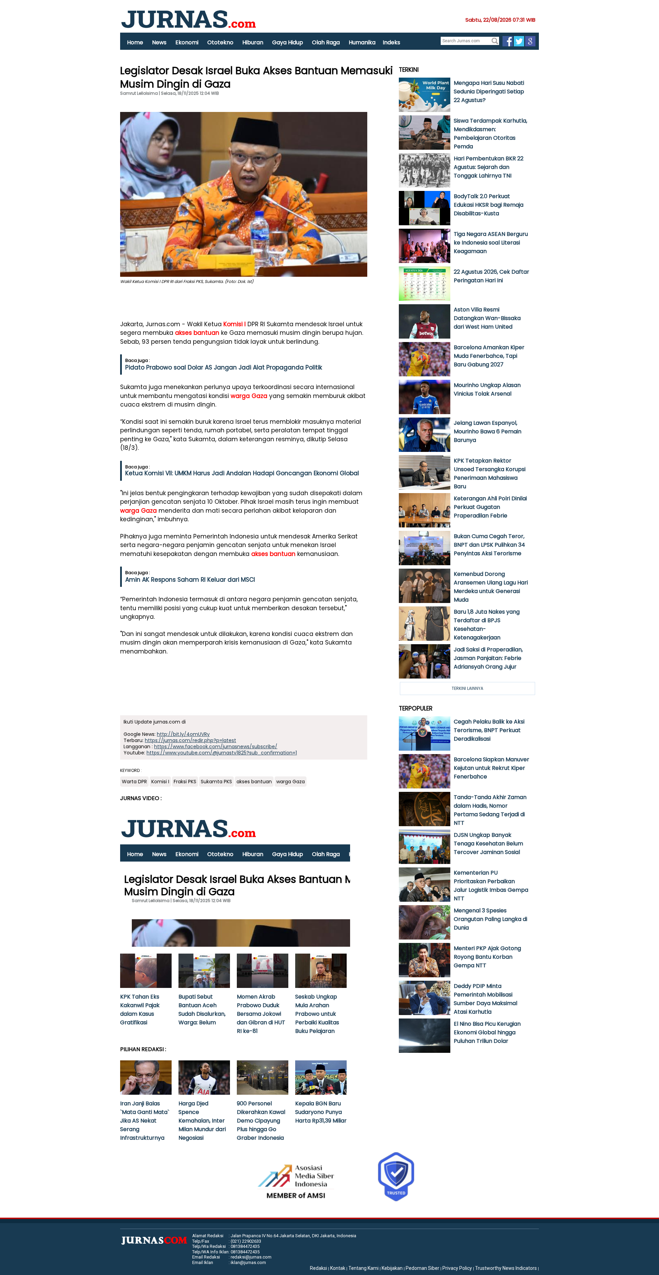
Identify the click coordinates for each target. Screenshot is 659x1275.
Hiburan (252, 42)
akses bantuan (197, 333)
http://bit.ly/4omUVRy (183, 734)
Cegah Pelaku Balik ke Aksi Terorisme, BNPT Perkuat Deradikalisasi (489, 730)
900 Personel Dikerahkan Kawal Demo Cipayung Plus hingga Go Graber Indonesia (261, 1121)
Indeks (391, 42)
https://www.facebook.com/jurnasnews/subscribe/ (215, 746)
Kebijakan (392, 1268)
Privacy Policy (457, 1268)
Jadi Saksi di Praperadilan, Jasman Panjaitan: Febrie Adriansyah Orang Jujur (488, 658)
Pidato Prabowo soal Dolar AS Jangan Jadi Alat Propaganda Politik (223, 367)
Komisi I (234, 324)
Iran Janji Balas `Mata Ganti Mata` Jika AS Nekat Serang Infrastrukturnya (144, 1121)
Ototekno (220, 42)
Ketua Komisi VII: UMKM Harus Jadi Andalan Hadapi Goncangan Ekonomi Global (242, 473)
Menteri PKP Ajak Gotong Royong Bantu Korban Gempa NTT (487, 956)
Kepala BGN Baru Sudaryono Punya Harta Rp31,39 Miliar (321, 1112)
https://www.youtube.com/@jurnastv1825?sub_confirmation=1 (222, 752)
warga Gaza (249, 396)
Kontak (337, 1268)
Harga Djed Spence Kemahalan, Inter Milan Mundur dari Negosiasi (202, 1121)
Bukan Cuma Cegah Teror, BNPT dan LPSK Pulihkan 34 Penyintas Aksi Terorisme (489, 544)
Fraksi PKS (185, 781)
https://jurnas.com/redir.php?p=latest (190, 740)
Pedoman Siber (422, 1268)
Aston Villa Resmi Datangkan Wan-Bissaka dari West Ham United (487, 318)
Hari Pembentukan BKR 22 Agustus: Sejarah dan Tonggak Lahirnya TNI (488, 167)
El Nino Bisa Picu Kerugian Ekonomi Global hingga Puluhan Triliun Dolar (487, 1032)
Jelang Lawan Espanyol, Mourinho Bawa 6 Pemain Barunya (487, 431)
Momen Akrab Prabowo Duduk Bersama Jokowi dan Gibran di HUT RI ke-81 (261, 1014)
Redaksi (318, 1268)
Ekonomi (186, 42)
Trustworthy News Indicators (506, 1268)
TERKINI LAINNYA (467, 688)
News (159, 42)
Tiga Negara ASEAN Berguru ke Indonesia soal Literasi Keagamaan (491, 242)
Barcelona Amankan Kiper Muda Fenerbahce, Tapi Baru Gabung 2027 (489, 355)
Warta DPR (134, 781)
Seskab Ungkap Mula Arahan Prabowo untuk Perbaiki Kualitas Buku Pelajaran (317, 1014)
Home (135, 42)
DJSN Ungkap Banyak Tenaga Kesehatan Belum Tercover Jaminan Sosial (488, 843)
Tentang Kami (363, 1268)
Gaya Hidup (287, 42)
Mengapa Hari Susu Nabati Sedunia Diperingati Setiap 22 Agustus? (489, 91)
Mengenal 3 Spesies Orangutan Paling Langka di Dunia (490, 919)
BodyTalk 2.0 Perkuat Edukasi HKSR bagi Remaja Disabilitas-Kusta (488, 204)
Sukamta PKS (216, 781)
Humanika (362, 42)
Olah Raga (326, 42)
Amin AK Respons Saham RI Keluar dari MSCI (190, 580)
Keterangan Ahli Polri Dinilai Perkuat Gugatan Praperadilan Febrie (490, 507)
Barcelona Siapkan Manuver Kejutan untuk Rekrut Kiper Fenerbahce (491, 768)
